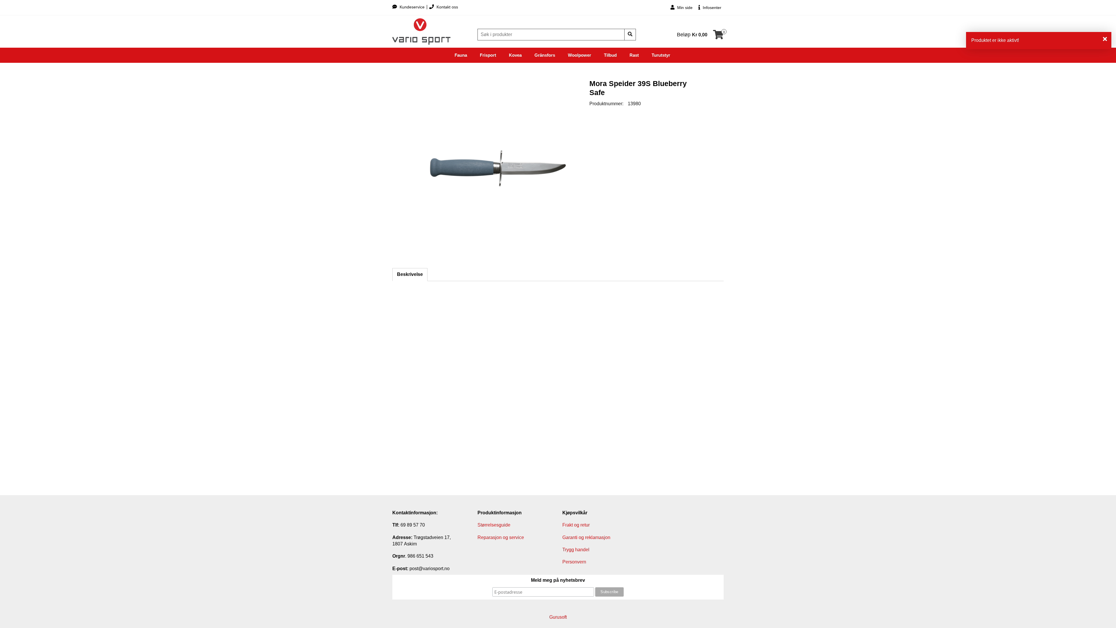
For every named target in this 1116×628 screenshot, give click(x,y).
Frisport (488, 55)
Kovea (515, 55)
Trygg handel (575, 549)
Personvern (574, 561)
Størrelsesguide (493, 524)
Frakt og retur (576, 524)
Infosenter (711, 7)
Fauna (461, 55)
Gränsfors (544, 55)
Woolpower (579, 55)
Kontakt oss (446, 7)
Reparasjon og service (500, 537)
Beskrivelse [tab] (410, 274)
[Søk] (630, 34)
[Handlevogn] (718, 36)
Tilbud (610, 55)
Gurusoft (558, 617)
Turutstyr (661, 55)
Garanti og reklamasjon (586, 537)
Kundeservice (412, 7)
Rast (634, 55)
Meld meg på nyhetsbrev (558, 580)
